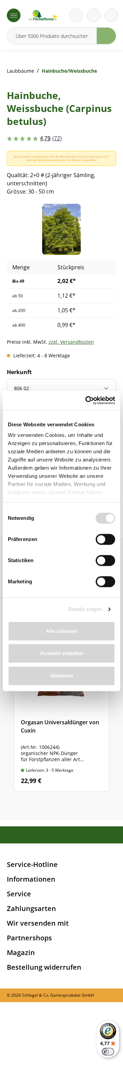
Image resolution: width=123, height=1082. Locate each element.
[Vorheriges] (22, 229)
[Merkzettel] (76, 15)
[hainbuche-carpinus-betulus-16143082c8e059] (61, 229)
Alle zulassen (62, 631)
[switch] (105, 539)
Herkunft (19, 372)
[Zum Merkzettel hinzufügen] (102, 217)
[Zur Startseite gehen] (43, 15)
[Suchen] (106, 35)
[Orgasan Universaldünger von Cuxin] (61, 709)
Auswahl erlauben (61, 653)
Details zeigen (85, 609)
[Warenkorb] (93, 15)
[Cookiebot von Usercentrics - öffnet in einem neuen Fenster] (86, 400)
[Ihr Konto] (111, 15)
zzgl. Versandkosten (71, 342)
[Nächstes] (100, 229)
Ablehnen (61, 676)
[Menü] (13, 15)
